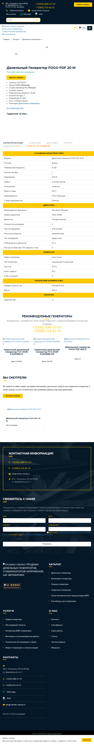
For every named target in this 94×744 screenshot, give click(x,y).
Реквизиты (55, 647)
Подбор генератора (13, 619)
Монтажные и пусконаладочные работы (22, 636)
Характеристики (13, 143)
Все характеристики (15, 108)
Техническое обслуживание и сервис (21, 642)
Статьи (54, 636)
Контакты (55, 619)
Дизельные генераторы (31, 39)
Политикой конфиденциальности (38, 535)
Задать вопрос (12, 146)
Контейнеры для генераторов (63, 601)
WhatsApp (27, 14)
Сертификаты (57, 625)
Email (50, 516)
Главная (6, 39)
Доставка (52, 143)
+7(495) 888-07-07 (46, 4)
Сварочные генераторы (61, 590)
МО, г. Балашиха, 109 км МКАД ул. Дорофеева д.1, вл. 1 (17, 4)
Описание (35, 143)
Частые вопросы (58, 642)
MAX (41, 14)
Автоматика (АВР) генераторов (18, 630)
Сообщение (53, 525)
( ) (83, 27)
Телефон (6, 525)
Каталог (16, 39)
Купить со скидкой (38, 146)
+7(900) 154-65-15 (45, 8)
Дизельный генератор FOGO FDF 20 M (23, 420)
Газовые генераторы (59, 584)
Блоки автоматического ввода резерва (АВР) (70, 595)
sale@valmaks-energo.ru (40, 10)
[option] (47, 47)
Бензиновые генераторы (61, 578)
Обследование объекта (15, 625)
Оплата (68, 143)
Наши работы (57, 630)
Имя (4, 516)
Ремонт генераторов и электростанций (21, 647)
